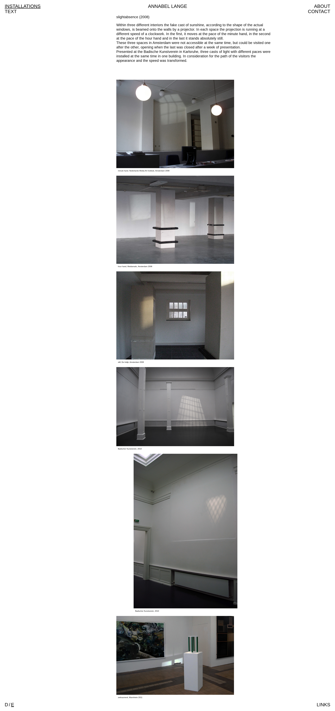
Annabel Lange (167, 6)
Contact (319, 11)
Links (323, 704)
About (322, 6)
